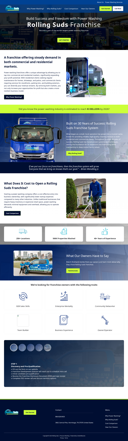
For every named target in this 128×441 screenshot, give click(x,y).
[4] (47, 347)
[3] (39, 347)
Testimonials (73, 271)
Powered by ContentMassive (77, 436)
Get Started (105, 9)
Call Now (118, 9)
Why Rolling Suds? (75, 153)
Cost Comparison (12, 213)
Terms (66, 438)
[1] (22, 347)
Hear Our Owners (111, 427)
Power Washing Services (113, 2)
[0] (14, 347)
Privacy (62, 438)
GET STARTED (64, 40)
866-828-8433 (60, 417)
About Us (100, 2)
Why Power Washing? (14, 97)
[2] (30, 347)
